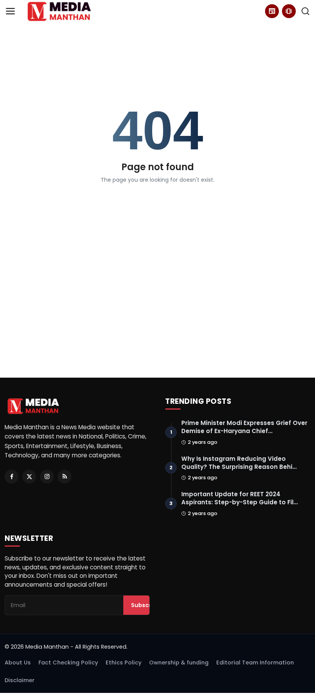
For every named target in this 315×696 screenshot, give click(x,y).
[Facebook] (11, 477)
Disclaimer (20, 680)
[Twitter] (29, 477)
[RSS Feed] (64, 477)
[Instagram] (47, 477)
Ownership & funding (179, 662)
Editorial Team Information (255, 662)
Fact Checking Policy (68, 662)
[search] (305, 11)
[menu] (10, 11)
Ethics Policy (123, 662)
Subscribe (145, 605)
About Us (18, 662)
